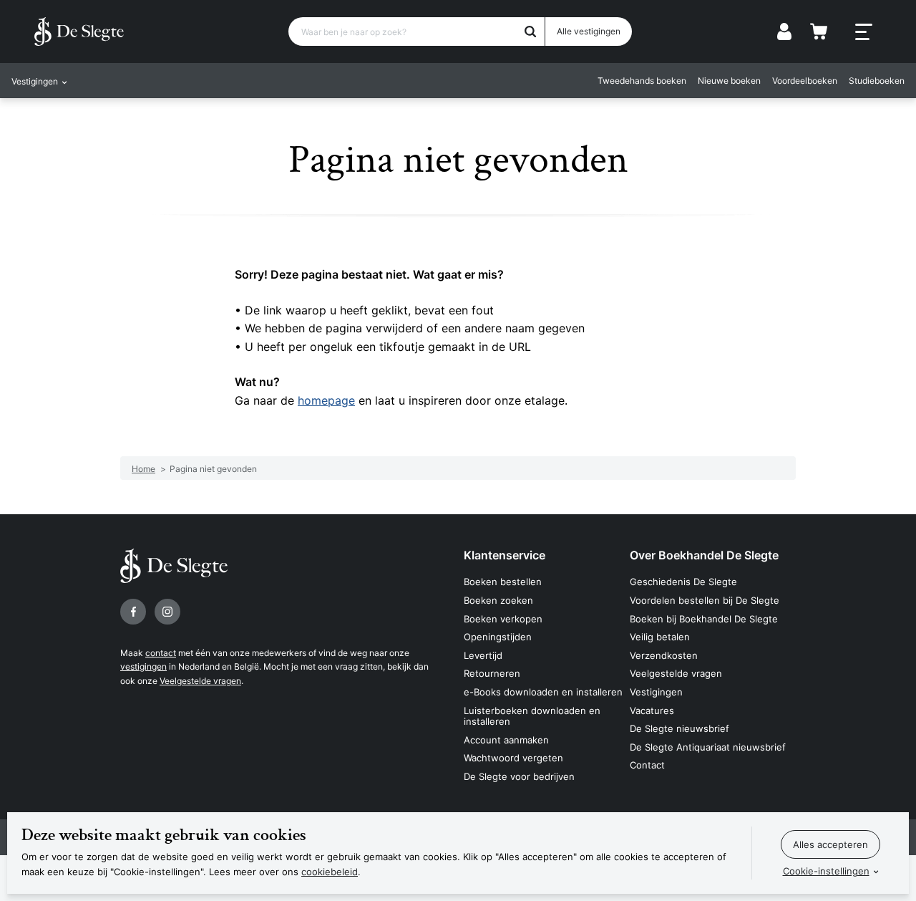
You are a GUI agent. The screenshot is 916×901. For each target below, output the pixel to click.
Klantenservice (504, 555)
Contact (647, 765)
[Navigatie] (864, 32)
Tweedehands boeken (642, 80)
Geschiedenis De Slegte (683, 581)
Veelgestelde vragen (200, 680)
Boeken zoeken (498, 600)
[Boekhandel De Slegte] (79, 31)
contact (160, 652)
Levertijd (483, 655)
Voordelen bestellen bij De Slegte (704, 600)
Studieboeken (877, 80)
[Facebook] (133, 611)
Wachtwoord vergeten (513, 757)
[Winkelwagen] (819, 31)
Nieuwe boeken (729, 80)
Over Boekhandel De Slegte (704, 555)
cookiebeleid (329, 871)
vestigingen (143, 666)
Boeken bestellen (503, 581)
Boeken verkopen (503, 619)
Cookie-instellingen (826, 871)
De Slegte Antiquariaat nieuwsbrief (708, 747)
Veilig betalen (660, 636)
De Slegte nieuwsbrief (679, 728)
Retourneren (492, 673)
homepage (326, 400)
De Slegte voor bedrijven (519, 776)
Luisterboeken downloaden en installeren (532, 716)
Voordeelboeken (804, 80)
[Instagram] (167, 611)
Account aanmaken (506, 740)
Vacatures (652, 710)
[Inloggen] (784, 31)
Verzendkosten (664, 655)
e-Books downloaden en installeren (543, 692)
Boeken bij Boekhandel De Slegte (704, 619)
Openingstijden (498, 636)
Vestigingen (656, 692)
